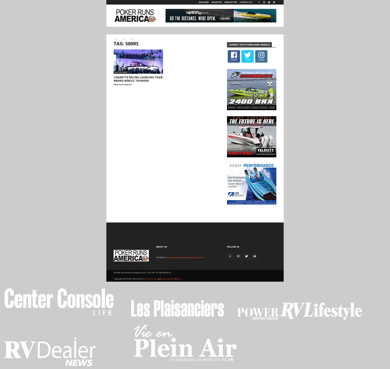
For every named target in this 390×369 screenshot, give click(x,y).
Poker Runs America (123, 84)
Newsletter (231, 2)
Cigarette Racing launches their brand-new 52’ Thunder (138, 79)
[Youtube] (274, 2)
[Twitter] (269, 2)
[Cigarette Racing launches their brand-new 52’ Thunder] (138, 61)
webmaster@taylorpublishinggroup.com (185, 257)
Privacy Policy (151, 279)
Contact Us (246, 2)
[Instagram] (264, 2)
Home (116, 39)
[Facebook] (259, 2)
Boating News (121, 72)
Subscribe (204, 2)
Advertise (217, 2)
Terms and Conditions (171, 279)
